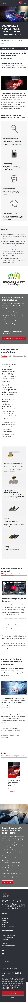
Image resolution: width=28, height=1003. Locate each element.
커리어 (4, 920)
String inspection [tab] (7, 574)
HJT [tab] (9, 356)
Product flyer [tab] (14, 756)
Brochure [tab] (4, 756)
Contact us (7, 882)
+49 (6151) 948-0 (7, 943)
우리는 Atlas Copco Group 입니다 (11, 901)
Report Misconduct (8, 926)
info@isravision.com (8, 945)
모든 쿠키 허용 (13, 993)
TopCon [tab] (4, 356)
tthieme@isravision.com (15, 877)
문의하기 (5, 918)
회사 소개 (5, 922)
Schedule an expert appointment (14, 338)
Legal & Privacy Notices (9, 968)
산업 (3, 924)
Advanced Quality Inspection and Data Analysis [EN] (14, 783)
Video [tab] (22, 756)
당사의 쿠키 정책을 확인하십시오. (12, 988)
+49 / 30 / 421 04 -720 (14, 873)
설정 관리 (6, 961)
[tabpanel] (14, 460)
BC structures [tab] (18, 356)
